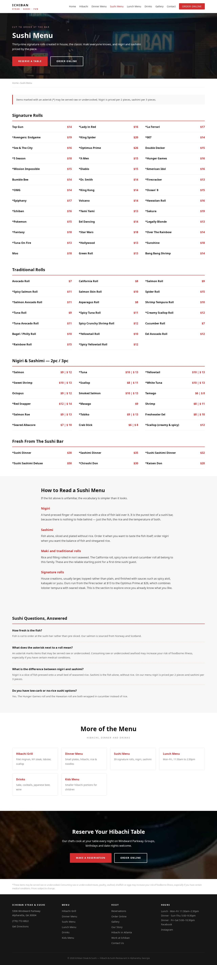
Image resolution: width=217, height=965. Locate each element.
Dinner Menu (99, 6)
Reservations (118, 911)
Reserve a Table (30, 61)
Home (72, 6)
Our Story (116, 927)
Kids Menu (68, 937)
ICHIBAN (25, 6)
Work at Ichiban (120, 937)
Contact (171, 6)
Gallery (159, 6)
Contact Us (117, 943)
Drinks (148, 6)
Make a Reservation (90, 857)
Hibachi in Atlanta (121, 932)
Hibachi (83, 6)
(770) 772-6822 (20, 921)
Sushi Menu (117, 6)
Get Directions (20, 926)
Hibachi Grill (69, 911)
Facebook (166, 924)
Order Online (192, 6)
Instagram (167, 929)
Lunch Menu (134, 6)
